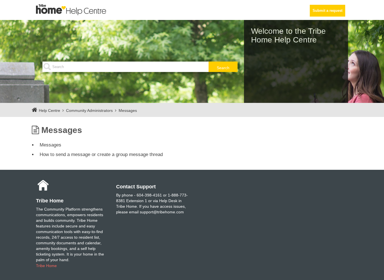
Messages (128, 110)
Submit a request (327, 11)
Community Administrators (89, 110)
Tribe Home (46, 265)
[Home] (71, 9)
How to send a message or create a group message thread (101, 154)
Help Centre (49, 110)
